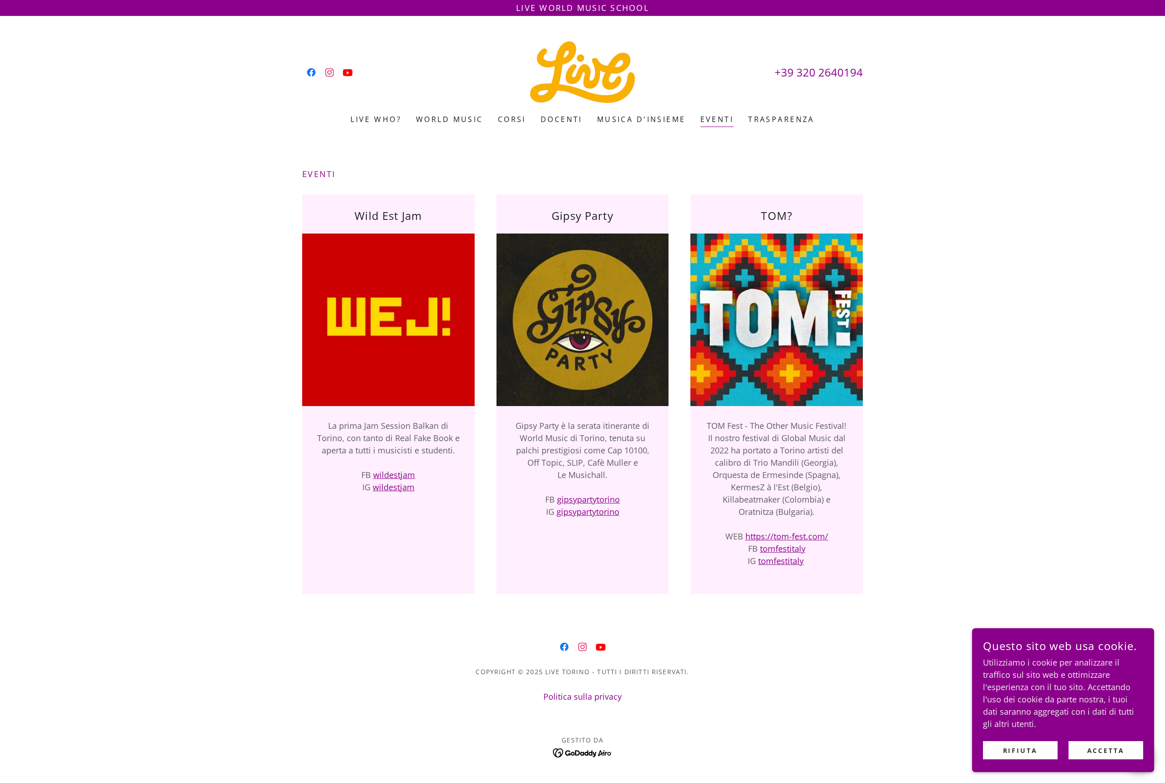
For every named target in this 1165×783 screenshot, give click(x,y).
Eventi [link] (717, 119)
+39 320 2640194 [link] (819, 72)
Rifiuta (1020, 750)
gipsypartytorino (588, 499)
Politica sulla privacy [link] (582, 696)
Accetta (1106, 750)
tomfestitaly (782, 548)
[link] (311, 72)
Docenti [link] (561, 119)
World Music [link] (449, 119)
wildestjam (394, 474)
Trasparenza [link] (781, 119)
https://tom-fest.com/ (786, 536)
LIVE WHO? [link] (375, 119)
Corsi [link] (512, 119)
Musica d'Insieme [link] (641, 119)
